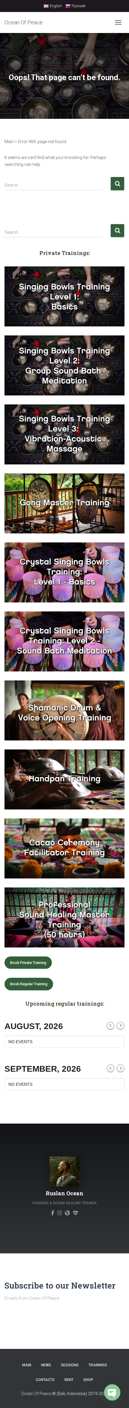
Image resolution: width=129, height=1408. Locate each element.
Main (9, 141)
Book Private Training (28, 962)
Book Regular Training (28, 984)
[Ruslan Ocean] (52, 1213)
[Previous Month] (110, 1025)
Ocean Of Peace (36, 1393)
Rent (69, 1380)
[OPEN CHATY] (112, 1392)
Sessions (70, 1365)
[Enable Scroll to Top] (12, 1392)
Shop (88, 1380)
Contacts (45, 1380)
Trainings (97, 1365)
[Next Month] (120, 1025)
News (46, 1365)
